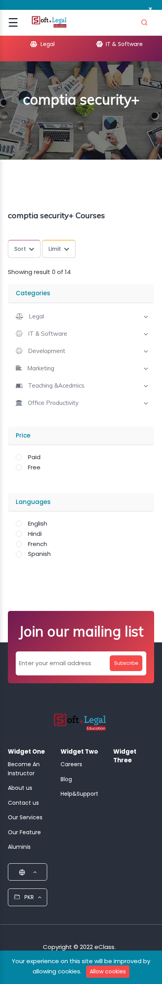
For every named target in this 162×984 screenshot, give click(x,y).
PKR (28, 897)
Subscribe (126, 663)
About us (20, 788)
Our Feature (24, 832)
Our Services (25, 817)
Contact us (23, 803)
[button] (30, 316)
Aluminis (19, 847)
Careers (71, 764)
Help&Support (79, 794)
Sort (20, 249)
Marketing (40, 368)
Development (46, 351)
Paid (34, 457)
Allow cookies (108, 971)
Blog (66, 779)
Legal (42, 44)
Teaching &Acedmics (56, 385)
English (37, 523)
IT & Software (118, 44)
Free (34, 467)
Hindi (35, 534)
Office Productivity (53, 402)
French (37, 544)
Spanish (39, 554)
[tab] (81, 315)
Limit (54, 249)
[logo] (79, 724)
